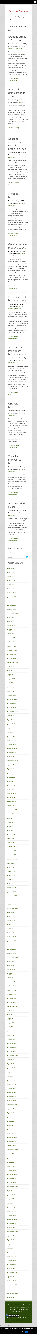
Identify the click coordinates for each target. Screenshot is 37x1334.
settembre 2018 (12, 957)
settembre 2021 (12, 810)
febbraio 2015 (11, 1133)
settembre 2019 (12, 908)
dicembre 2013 (12, 1174)
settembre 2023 (12, 711)
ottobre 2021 (11, 806)
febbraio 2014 (11, 1166)
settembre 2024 (12, 662)
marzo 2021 (11, 834)
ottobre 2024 (11, 658)
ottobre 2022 (11, 756)
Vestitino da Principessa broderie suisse (17, 351)
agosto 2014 (11, 1154)
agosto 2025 (11, 617)
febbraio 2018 (11, 986)
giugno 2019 (11, 920)
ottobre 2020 (11, 855)
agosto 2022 (11, 765)
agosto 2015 (11, 1109)
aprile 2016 (10, 1076)
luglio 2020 (10, 867)
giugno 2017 (11, 1019)
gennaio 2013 (11, 1215)
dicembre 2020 (12, 846)
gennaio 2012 (11, 1260)
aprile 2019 (10, 928)
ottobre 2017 (11, 1002)
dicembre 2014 (12, 1137)
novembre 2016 (12, 1047)
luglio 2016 (10, 1064)
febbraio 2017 (11, 1035)
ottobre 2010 (11, 1289)
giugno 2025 (11, 625)
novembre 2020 (12, 851)
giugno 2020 (11, 871)
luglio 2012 (10, 1240)
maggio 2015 (11, 1121)
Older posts (12, 553)
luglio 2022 (10, 769)
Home (10, 17)
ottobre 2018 (11, 953)
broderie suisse (13, 308)
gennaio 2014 (11, 1170)
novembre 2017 (12, 998)
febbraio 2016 (11, 1084)
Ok (26, 1332)
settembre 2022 (12, 761)
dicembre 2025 (12, 601)
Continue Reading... (14, 78)
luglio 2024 (10, 670)
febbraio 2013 (11, 1211)
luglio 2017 (10, 1014)
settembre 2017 (12, 1006)
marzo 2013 (11, 1207)
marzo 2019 (11, 933)
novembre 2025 (12, 605)
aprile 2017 (10, 1027)
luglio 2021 (10, 818)
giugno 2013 (11, 1195)
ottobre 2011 (11, 1268)
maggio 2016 (11, 1072)
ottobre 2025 (11, 609)
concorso (15, 48)
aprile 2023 (10, 732)
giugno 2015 (11, 1117)
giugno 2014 (11, 1158)
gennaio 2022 (11, 793)
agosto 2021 (11, 814)
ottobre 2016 (11, 1051)
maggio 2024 (11, 679)
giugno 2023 (11, 724)
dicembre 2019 (12, 896)
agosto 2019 (11, 912)
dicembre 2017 (12, 994)
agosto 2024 (11, 666)
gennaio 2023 (11, 744)
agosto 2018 (11, 961)
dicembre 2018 (12, 945)
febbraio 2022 (11, 789)
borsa (21, 102)
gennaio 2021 (11, 842)
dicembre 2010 (12, 1285)
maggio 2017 (11, 1023)
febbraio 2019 (11, 937)
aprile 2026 (10, 584)
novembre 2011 (12, 1264)
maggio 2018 (11, 973)
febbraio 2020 (11, 887)
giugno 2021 (11, 822)
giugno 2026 (11, 576)
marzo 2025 (11, 638)
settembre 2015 (12, 1105)
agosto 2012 (11, 1236)
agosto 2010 (11, 1297)
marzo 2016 (11, 1080)
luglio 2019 (10, 916)
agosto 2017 (11, 1010)
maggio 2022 (11, 777)
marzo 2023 (11, 736)
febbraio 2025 (11, 642)
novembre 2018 (12, 949)
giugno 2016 (11, 1068)
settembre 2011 (12, 1272)
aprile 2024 (10, 683)
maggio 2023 (11, 728)
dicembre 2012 (12, 1219)
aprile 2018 (10, 978)
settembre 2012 (12, 1231)
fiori (20, 48)
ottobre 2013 (11, 1182)
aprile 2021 (10, 830)
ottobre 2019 (11, 904)
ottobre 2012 (11, 1227)
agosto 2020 (11, 863)
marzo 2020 (11, 883)
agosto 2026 (11, 568)
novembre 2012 (12, 1223)
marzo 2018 (11, 982)
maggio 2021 (11, 826)
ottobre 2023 (11, 707)
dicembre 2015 (12, 1092)
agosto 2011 (11, 1277)
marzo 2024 (11, 687)
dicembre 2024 (12, 650)
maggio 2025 (11, 629)
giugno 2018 (11, 969)
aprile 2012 (10, 1248)
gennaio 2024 (11, 695)
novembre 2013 (12, 1178)
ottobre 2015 (11, 1100)
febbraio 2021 (11, 838)
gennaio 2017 (11, 1039)
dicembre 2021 (12, 797)
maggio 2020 (11, 875)
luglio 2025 (10, 621)
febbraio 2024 (11, 691)
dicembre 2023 (12, 699)
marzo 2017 (11, 1031)
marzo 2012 (11, 1252)
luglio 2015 (10, 1113)
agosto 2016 (11, 1059)
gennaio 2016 (11, 1088)
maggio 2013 (11, 1199)
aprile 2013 (10, 1203)
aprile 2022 (10, 781)
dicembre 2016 (12, 1043)
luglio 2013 (10, 1191)
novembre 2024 (12, 654)
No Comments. (12, 80)
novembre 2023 (12, 703)
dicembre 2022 (12, 748)
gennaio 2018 (11, 990)
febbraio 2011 (11, 1281)
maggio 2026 (11, 580)
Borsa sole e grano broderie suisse (16, 93)
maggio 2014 (11, 1162)
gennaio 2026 (11, 597)
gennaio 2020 (11, 892)
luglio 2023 (10, 720)
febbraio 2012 (11, 1256)
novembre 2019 (12, 900)
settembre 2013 (12, 1186)
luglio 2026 (10, 572)
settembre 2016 (12, 1055)
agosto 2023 (11, 715)
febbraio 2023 (11, 740)
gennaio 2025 (11, 646)
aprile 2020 (10, 879)
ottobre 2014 (11, 1145)
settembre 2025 (12, 613)
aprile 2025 (10, 634)
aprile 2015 (10, 1125)
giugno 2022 (11, 773)
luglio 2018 (10, 965)
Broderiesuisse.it (12, 1318)
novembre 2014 (12, 1141)
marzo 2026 (11, 589)
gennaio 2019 (11, 941)
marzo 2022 (11, 785)
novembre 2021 (12, 801)
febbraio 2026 (11, 593)
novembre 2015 (12, 1096)
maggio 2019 (11, 924)
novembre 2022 (12, 752)
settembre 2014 (12, 1150)
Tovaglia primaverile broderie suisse (17, 460)
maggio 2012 (11, 1244)
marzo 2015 (11, 1129)
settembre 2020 (12, 859)
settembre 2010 (12, 1293)
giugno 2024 (11, 674)
